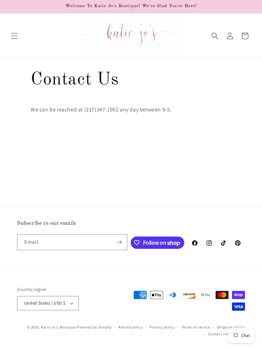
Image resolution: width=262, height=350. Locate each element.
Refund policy (130, 327)
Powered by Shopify (94, 327)
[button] (14, 35)
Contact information (226, 334)
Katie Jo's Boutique (58, 327)
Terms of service (195, 327)
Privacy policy (162, 327)
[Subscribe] (119, 242)
